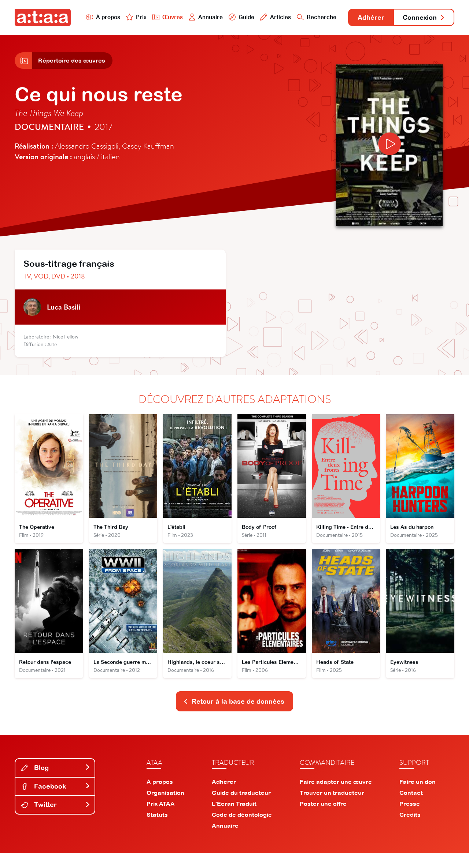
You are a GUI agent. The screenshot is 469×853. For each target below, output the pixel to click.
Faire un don (417, 781)
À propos (108, 17)
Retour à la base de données (238, 701)
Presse (409, 803)
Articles (280, 17)
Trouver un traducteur (332, 792)
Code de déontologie (242, 814)
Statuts (157, 814)
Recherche (321, 17)
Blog (40, 767)
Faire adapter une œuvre (336, 781)
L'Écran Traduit (234, 803)
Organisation (165, 792)
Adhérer (371, 17)
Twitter (44, 804)
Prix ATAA (161, 803)
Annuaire (210, 17)
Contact (411, 792)
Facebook (49, 786)
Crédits (410, 814)
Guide (246, 17)
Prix (141, 17)
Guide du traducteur (241, 792)
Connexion (420, 17)
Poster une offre (323, 803)
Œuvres (172, 17)
